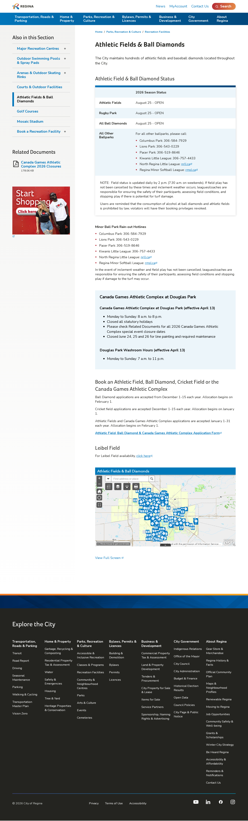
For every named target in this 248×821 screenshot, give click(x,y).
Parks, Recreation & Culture (99, 19)
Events (81, 710)
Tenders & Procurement (150, 678)
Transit (17, 653)
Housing (50, 691)
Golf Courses (27, 111)
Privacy (94, 803)
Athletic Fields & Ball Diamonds (35, 99)
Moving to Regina (217, 707)
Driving (17, 668)
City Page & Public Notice (186, 714)
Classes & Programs (90, 665)
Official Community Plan (218, 674)
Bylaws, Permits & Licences (136, 19)
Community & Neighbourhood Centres (87, 684)
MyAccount (178, 6)
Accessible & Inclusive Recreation (90, 655)
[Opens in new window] (41, 213)
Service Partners (152, 707)
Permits (114, 672)
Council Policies (184, 705)
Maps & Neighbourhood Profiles (216, 687)
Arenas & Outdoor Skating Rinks (38, 74)
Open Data (181, 697)
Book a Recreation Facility (38, 131)
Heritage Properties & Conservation (58, 708)
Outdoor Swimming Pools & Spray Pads (38, 60)
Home (98, 32)
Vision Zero (20, 713)
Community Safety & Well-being (219, 723)
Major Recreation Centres (38, 48)
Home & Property (67, 19)
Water (49, 672)
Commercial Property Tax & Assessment (155, 655)
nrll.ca (185, 164)
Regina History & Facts (217, 662)
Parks (81, 695)
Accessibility (137, 803)
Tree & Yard (52, 698)
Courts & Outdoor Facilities (39, 87)
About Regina (222, 19)
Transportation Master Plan (22, 704)
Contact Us (200, 6)
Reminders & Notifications (214, 773)
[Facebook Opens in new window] (220, 803)
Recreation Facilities (157, 32)
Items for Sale (150, 699)
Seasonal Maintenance (21, 677)
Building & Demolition (116, 655)
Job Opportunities (218, 714)
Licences (115, 680)
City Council (182, 664)
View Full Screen (108, 558)
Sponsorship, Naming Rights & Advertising (155, 716)
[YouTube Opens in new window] (196, 803)
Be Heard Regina (217, 752)
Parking (17, 687)
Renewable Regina (218, 699)
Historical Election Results (186, 688)
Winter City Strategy (220, 745)
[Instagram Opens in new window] (233, 803)
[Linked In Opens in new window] (208, 803)
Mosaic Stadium (30, 121)
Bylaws (114, 665)
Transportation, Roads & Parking (34, 19)
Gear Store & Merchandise (214, 651)
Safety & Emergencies (53, 681)
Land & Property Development (152, 667)
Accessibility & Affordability (216, 761)
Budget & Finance (185, 678)
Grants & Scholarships (214, 735)
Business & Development (170, 19)
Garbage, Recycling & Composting (59, 651)
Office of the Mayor (187, 656)
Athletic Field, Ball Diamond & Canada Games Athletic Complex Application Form (157, 433)
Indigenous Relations (188, 649)
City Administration (187, 671)
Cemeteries (84, 718)
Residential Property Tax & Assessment (58, 662)
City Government (198, 19)
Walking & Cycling (24, 694)
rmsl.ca (190, 170)
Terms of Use (114, 803)
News (160, 6)
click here (143, 456)
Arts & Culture (86, 703)
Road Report (20, 661)
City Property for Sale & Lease (155, 690)
